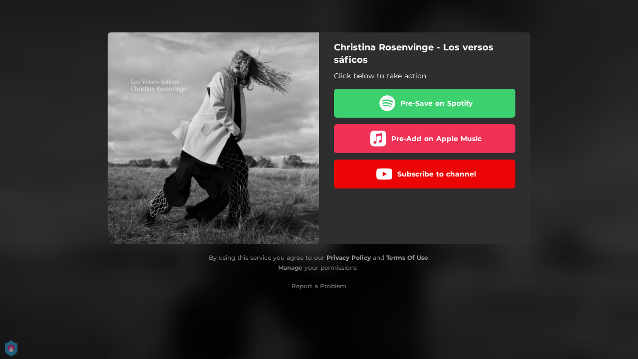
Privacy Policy (348, 257)
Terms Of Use (407, 257)
